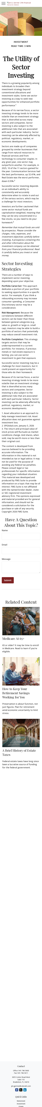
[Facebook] (16, 1089)
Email (4, 544)
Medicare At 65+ (13, 638)
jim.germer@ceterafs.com (21, 1086)
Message (6, 559)
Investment (21, 1104)
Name (5, 530)
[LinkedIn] (24, 1089)
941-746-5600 (23, 1070)
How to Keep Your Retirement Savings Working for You (16, 693)
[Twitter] (20, 1089)
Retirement (21, 1101)
